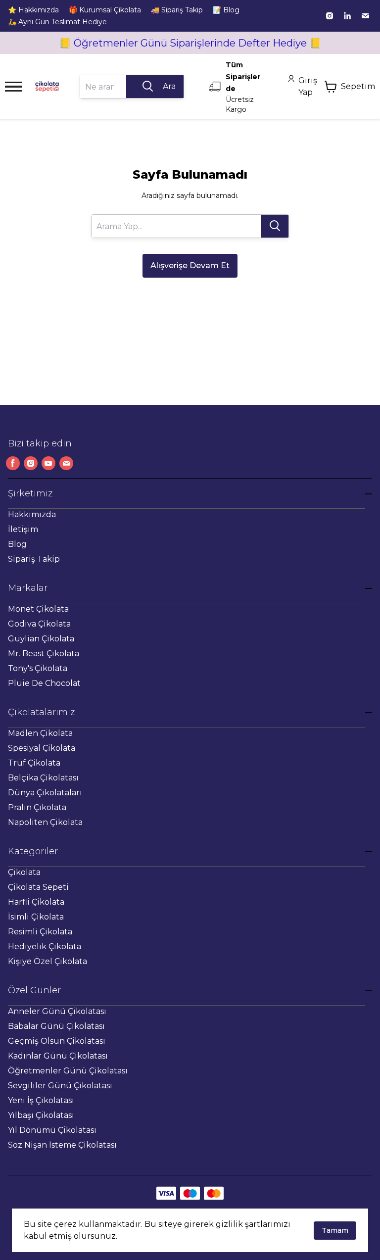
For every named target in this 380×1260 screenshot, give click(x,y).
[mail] (365, 16)
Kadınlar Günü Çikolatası (58, 1056)
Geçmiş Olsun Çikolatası (56, 1041)
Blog (17, 544)
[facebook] (13, 463)
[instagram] (329, 16)
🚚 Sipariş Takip (177, 9)
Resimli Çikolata (40, 931)
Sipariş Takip (34, 559)
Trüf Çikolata (34, 763)
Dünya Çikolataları (45, 792)
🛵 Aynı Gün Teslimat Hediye (57, 21)
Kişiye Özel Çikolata (47, 961)
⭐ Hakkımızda (33, 9)
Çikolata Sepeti (38, 887)
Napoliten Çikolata (45, 822)
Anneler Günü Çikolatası (57, 1011)
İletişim (23, 529)
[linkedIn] (347, 16)
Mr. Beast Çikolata (43, 653)
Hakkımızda (32, 514)
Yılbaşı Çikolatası (41, 1115)
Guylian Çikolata (41, 638)
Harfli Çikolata (36, 902)
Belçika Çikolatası (43, 777)
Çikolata (24, 872)
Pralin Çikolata (37, 807)
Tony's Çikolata (37, 668)
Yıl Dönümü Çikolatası (52, 1130)
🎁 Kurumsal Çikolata (105, 9)
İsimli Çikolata (36, 916)
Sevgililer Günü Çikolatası (60, 1085)
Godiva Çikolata (39, 624)
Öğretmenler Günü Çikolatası (68, 1070)
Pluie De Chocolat (44, 683)
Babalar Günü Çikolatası (56, 1026)
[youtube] (48, 463)
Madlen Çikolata (40, 733)
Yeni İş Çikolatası (41, 1100)
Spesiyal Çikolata (41, 748)
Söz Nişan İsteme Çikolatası (62, 1145)
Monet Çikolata (38, 609)
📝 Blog (226, 9)
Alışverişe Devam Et (190, 265)
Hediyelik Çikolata (44, 946)
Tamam (335, 1230)
